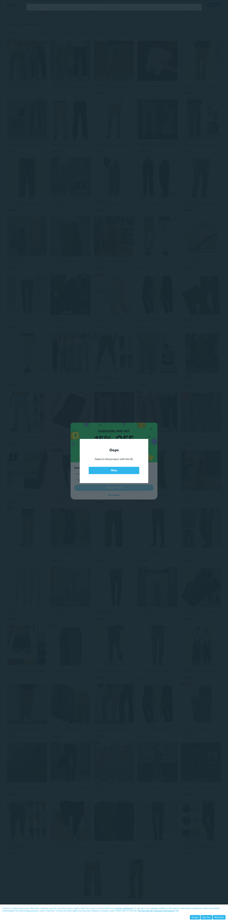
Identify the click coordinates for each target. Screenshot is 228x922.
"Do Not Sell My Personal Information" (156, 910)
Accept (195, 917)
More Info (219, 917)
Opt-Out (206, 917)
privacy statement (124, 908)
